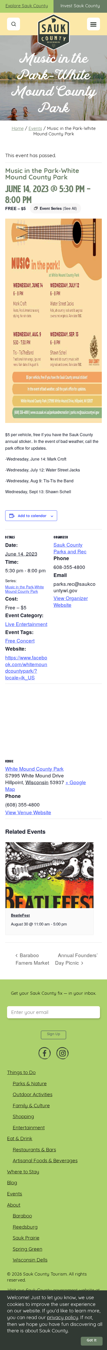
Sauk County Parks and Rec (70, 548)
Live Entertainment (26, 623)
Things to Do (21, 1072)
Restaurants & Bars (34, 1150)
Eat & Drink (19, 1139)
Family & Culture (31, 1106)
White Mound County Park (34, 768)
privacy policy (62, 1318)
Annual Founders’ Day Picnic (76, 958)
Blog (12, 1183)
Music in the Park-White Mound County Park (24, 589)
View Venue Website (28, 812)
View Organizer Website (71, 601)
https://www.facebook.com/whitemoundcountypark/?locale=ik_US (26, 667)
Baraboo (22, 1216)
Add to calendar (32, 516)
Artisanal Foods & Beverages (45, 1161)
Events (35, 129)
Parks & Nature (30, 1084)
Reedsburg (25, 1227)
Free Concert (20, 640)
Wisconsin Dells (30, 1260)
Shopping (23, 1117)
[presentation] (49, 875)
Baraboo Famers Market (32, 958)
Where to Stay (23, 1172)
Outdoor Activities (32, 1094)
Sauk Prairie (26, 1238)
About (13, 1205)
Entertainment (29, 1128)
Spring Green (27, 1249)
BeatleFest (20, 915)
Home (18, 129)
